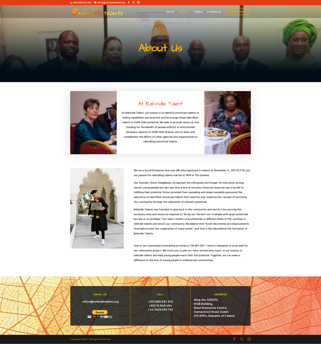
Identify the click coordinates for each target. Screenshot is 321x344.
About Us (184, 12)
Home (170, 12)
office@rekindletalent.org (100, 301)
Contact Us (214, 12)
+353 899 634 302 (160, 301)
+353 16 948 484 (160, 305)
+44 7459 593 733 (160, 309)
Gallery (198, 12)
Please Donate (237, 12)
